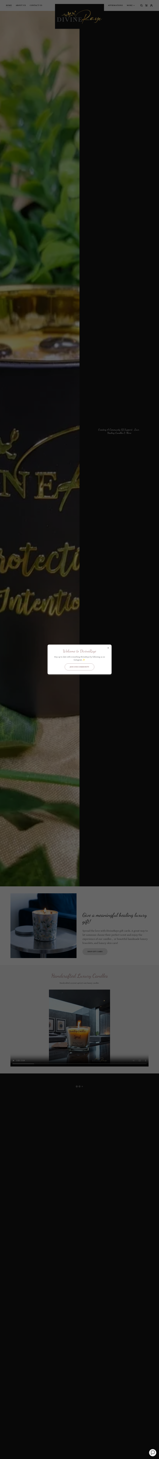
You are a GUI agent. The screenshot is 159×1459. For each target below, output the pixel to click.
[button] (152, 1452)
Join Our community (79, 667)
